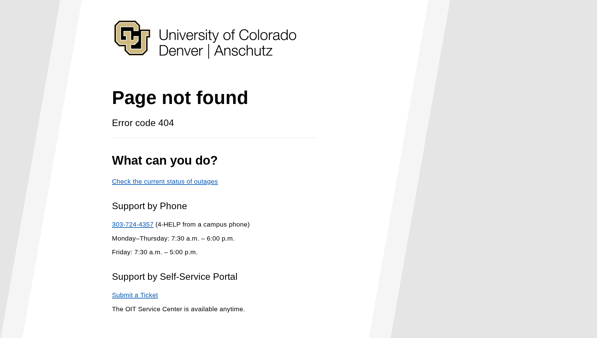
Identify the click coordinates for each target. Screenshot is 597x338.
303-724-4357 (133, 224)
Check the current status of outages (165, 181)
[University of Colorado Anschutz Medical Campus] (205, 70)
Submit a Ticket (135, 294)
